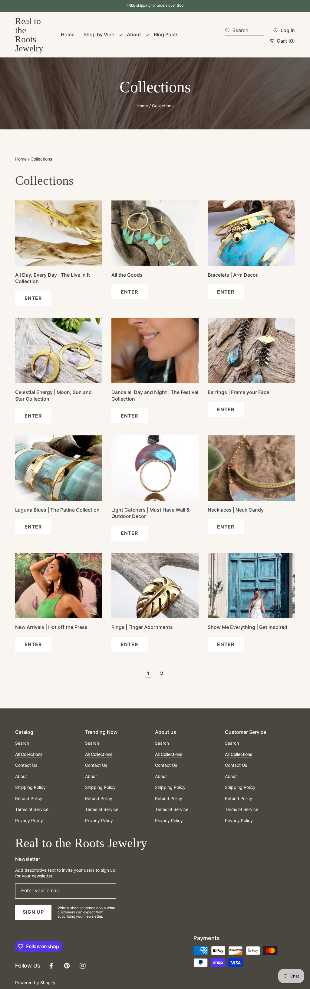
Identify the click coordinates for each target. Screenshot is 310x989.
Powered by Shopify (35, 982)
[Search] (228, 30)
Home (142, 105)
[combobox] (244, 30)
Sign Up (33, 912)
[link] (100, 34)
